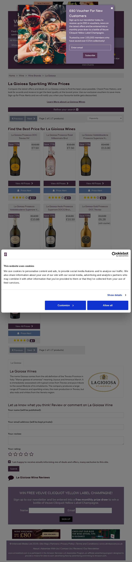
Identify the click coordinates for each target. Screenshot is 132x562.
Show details (114, 295)
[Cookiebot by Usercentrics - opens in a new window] (114, 254)
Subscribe (90, 55)
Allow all (108, 305)
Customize (64, 305)
